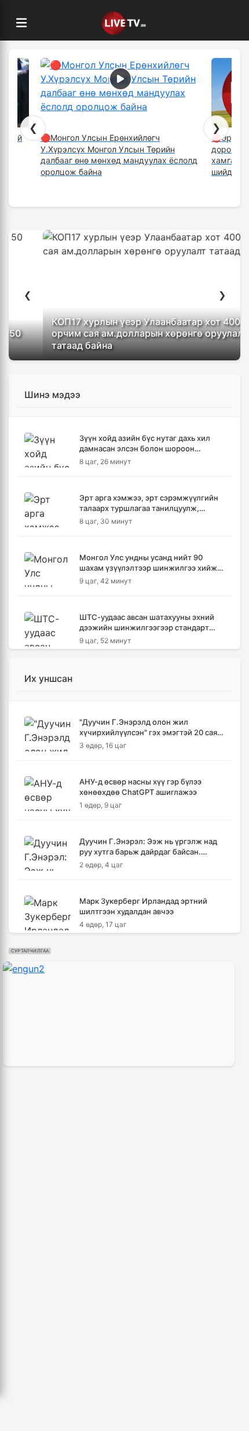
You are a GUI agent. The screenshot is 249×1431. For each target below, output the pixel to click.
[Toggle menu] (21, 23)
